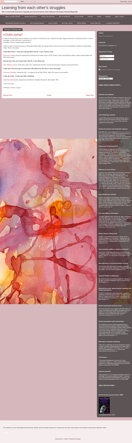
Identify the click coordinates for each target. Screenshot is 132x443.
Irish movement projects (37, 23)
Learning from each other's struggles (33, 7)
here (115, 45)
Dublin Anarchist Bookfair (10, 80)
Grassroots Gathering (9, 72)
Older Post (90, 95)
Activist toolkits (53, 23)
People (99, 16)
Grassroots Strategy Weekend (12, 55)
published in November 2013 (107, 227)
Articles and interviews (48, 16)
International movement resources (15, 23)
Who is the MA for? (64, 16)
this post (109, 255)
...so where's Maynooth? (112, 23)
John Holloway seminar (10, 65)
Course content (79, 16)
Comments (104, 59)
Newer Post (7, 95)
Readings (108, 16)
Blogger (78, 439)
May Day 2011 (118, 315)
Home (49, 95)
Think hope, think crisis (106, 121)
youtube (103, 188)
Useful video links (95, 23)
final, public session (107, 207)
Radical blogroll (81, 23)
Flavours (90, 16)
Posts (103, 56)
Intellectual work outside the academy (112, 99)
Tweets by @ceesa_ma (106, 36)
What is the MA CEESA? (12, 16)
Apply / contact (119, 16)
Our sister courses (67, 23)
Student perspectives (30, 16)
